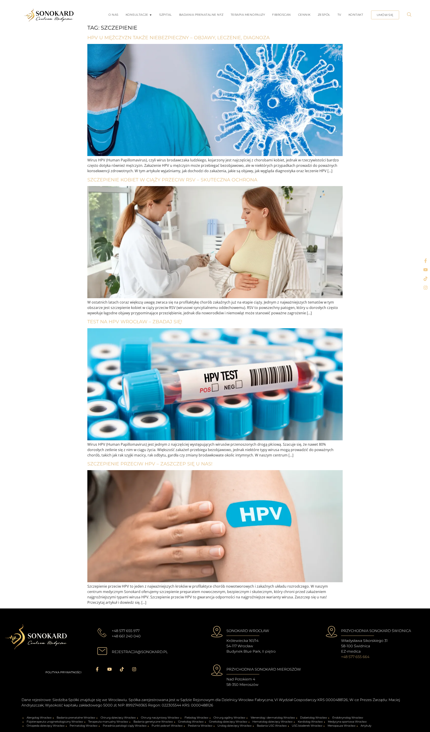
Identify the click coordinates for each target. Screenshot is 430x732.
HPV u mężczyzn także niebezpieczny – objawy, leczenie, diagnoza (178, 37)
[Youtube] (425, 269)
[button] (409, 14)
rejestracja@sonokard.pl (140, 652)
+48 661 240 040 (126, 636)
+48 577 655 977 (126, 631)
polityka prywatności (63, 672)
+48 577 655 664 (355, 657)
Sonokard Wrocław (247, 631)
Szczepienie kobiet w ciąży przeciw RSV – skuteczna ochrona (172, 179)
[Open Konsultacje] (150, 15)
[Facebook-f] (425, 260)
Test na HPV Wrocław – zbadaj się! (134, 321)
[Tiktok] (425, 278)
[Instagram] (425, 287)
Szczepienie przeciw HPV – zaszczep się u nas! (149, 464)
